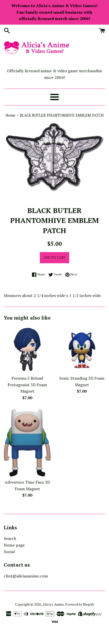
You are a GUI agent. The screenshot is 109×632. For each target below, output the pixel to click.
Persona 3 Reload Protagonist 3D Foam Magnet (27, 384)
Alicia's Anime (53, 604)
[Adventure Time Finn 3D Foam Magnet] (27, 443)
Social (9, 551)
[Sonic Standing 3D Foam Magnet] (81, 349)
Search (10, 538)
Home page (14, 545)
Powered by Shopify (79, 604)
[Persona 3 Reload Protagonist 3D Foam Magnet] (27, 349)
